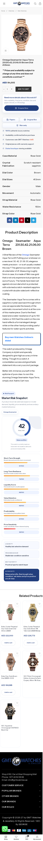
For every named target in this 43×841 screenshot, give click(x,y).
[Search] (35, 3)
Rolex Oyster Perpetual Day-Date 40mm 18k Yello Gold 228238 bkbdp (32, 629)
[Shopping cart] (40, 3)
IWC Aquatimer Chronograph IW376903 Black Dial (9, 728)
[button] (9, 220)
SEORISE (23, 824)
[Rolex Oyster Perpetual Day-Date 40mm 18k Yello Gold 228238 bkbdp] (33, 612)
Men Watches (22, 11)
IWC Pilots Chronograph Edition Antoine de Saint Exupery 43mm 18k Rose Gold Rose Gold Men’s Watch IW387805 (32, 680)
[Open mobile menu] (4, 3)
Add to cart (23, 89)
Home (3, 11)
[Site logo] (21, 3)
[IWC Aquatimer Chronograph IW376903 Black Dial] (10, 711)
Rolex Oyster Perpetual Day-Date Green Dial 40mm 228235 (9, 629)
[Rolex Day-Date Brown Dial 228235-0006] (10, 662)
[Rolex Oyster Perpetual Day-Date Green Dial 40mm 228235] (10, 612)
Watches (11, 11)
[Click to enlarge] (5, 50)
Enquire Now (23, 108)
